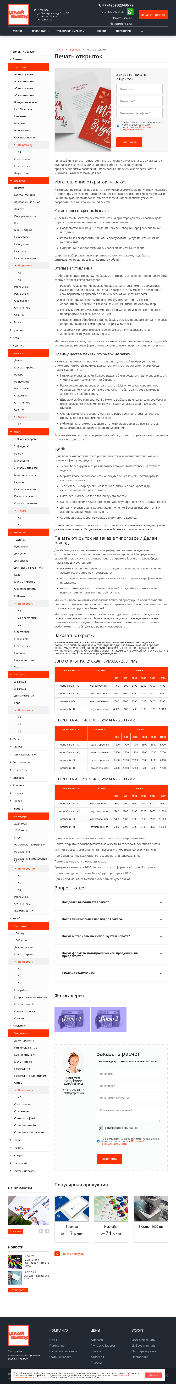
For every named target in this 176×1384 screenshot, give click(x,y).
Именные (20, 116)
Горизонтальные (24, 195)
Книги (17, 431)
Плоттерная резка (144, 1351)
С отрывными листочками (31, 997)
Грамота (18, 808)
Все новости (18, 1290)
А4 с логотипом (24, 81)
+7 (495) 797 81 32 (113, 11)
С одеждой (21, 395)
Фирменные (22, 173)
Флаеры (18, 1155)
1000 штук (20, 940)
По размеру (25, 145)
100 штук (20, 933)
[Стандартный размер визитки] (15, 1283)
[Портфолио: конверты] (28, 1210)
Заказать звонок (122, 18)
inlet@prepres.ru (120, 24)
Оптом (18, 1082)
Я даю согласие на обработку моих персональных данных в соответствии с (141, 126)
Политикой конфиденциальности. (136, 128)
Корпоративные (24, 1054)
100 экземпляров (25, 439)
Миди (18, 837)
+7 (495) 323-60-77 (118, 5)
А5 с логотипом (24, 95)
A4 (19, 152)
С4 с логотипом (27, 617)
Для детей (23, 446)
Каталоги (19, 353)
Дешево (19, 209)
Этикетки (18, 785)
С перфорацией (24, 1004)
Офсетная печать (25, 137)
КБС (16, 223)
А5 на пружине (23, 88)
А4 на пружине (23, 74)
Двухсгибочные (24, 695)
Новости (100, 30)
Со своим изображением (30, 1132)
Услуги (17, 30)
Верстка (19, 187)
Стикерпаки (20, 770)
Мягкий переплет (25, 475)
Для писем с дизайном (28, 567)
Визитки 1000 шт (150, 1226)
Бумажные (21, 546)
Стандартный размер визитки (36, 1277)
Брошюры (20, 180)
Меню (16, 739)
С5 (19, 624)
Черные (19, 667)
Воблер (17, 801)
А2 (19, 875)
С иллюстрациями (25, 503)
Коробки (18, 918)
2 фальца (20, 681)
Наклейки (19, 1025)
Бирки (17, 322)
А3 (19, 424)
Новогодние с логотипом (30, 1075)
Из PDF (18, 453)
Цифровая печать (25, 660)
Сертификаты (21, 762)
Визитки (18, 793)
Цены (53, 1339)
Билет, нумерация (24, 51)
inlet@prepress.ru (73, 1093)
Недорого (20, 482)
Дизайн (17, 337)
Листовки (20, 926)
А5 (19, 279)
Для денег (20, 553)
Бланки (17, 59)
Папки (21, 596)
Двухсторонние (24, 1040)
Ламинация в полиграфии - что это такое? (36, 1262)
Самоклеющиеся (24, 1011)
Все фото (16, 1231)
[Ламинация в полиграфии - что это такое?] (15, 1268)
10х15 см (20, 539)
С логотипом (22, 159)
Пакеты (17, 746)
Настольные (22, 851)
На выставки (22, 237)
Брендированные (25, 102)
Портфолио (123, 30)
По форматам (26, 868)
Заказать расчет (153, 15)
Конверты (20, 532)
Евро (17, 702)
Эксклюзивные (23, 910)
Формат (23, 510)
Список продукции (73, 1254)
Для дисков (21, 560)
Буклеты (18, 330)
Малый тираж (23, 230)
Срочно (19, 314)
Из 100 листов (23, 109)
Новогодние (22, 1068)
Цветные (19, 653)
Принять (153, 1375)
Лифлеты (19, 674)
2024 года (20, 823)
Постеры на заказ (24, 1171)
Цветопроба (140, 1356)
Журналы (19, 345)
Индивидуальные (25, 1047)
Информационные (26, 216)
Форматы (24, 417)
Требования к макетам (70, 30)
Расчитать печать (25, 496)
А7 (19, 983)
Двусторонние (23, 947)
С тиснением (22, 166)
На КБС (18, 374)
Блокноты (20, 67)
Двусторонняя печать (27, 202)
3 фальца (20, 688)
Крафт (18, 574)
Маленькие (21, 460)
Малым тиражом (24, 367)
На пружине (21, 130)
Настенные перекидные (29, 844)
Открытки (20, 1033)
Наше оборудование (63, 1351)
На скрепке (21, 251)
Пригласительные (24, 754)
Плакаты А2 (20, 1163)
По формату (25, 603)
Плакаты (18, 1147)
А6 (19, 976)
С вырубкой (21, 300)
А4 (19, 272)
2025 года (20, 830)
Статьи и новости (60, 1356)
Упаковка (18, 777)
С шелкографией (24, 1118)
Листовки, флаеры (103, 1345)
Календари (21, 816)
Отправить (129, 142)
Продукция (39, 30)
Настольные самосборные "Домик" (30, 860)
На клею (19, 123)
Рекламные (21, 286)
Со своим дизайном (26, 1125)
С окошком (21, 639)
